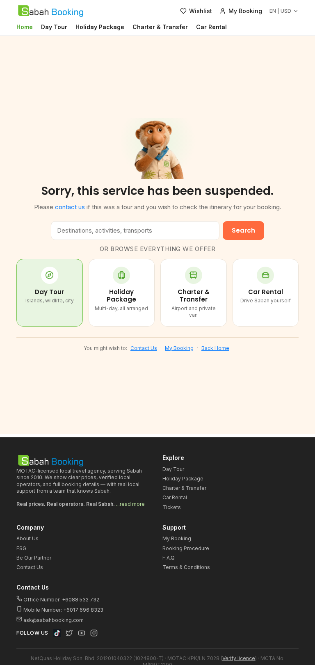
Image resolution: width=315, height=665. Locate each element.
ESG (21, 548)
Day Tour (54, 26)
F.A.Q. (169, 558)
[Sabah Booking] (50, 11)
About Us (27, 538)
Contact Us (143, 348)
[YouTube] (81, 633)
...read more (130, 504)
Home (24, 26)
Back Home (215, 348)
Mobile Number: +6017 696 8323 (62, 610)
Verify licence (238, 658)
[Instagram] (94, 633)
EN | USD (280, 11)
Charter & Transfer (160, 26)
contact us (70, 207)
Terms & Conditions (186, 567)
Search (243, 230)
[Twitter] (69, 633)
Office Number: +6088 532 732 (60, 599)
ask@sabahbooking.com (53, 620)
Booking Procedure (185, 548)
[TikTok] (57, 633)
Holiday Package (99, 26)
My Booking (179, 348)
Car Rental (211, 26)
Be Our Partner (33, 558)
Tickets (171, 507)
